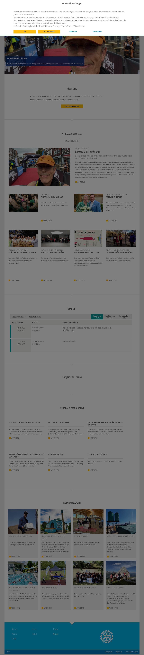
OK (25, 32)
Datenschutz (97, 32)
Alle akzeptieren (49, 32)
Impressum (73, 32)
